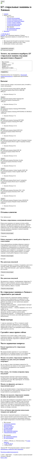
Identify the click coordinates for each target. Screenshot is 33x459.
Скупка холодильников (13, 18)
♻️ (1, 3)
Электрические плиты (10, 432)
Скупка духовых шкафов (14, 22)
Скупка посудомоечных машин (15, 21)
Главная (6, 14)
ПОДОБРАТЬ (4, 72)
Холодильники (8, 425)
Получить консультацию (7, 233)
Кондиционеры (8, 429)
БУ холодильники (12, 29)
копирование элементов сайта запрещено (12, 449)
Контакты (6, 31)
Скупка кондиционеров (13, 25)
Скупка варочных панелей (14, 24)
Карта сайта (4, 457)
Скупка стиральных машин (14, 19)
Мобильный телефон (7, 67)
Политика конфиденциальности (9, 452)
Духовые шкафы (8, 428)
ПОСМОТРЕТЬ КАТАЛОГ (7, 48)
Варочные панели (9, 426)
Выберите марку (6, 65)
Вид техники (5, 62)
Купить (3, 97)
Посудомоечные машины (11, 431)
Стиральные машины (10, 423)
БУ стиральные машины (13, 28)
